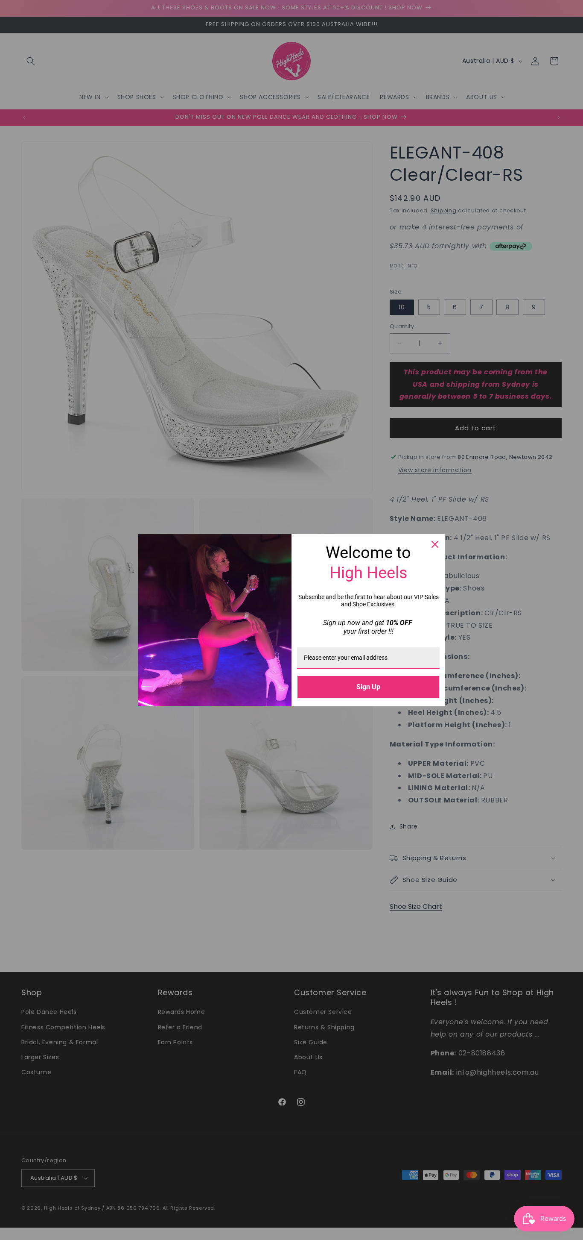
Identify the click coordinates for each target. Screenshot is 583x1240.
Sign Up (368, 687)
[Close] (435, 544)
